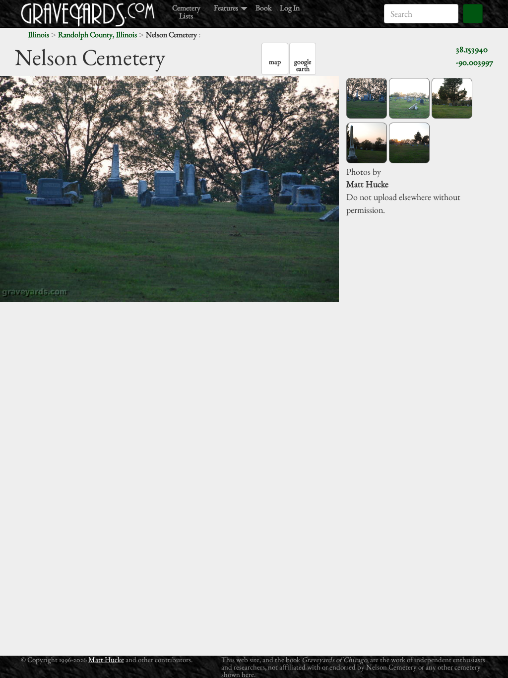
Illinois (38, 34)
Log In (290, 7)
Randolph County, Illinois (97, 34)
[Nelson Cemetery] (366, 98)
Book (263, 7)
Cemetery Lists (186, 11)
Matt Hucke (106, 659)
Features (227, 7)
